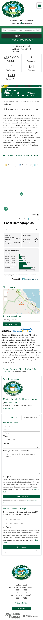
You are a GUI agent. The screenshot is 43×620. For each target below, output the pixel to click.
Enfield (37, 369)
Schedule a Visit (31, 418)
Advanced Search (22, 40)
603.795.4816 (27, 23)
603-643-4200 (11, 403)
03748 (7, 372)
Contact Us (8, 409)
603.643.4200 (29, 20)
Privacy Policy (28, 500)
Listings (13, 369)
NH (20, 369)
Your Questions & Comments (16, 451)
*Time (6, 443)
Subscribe (21, 547)
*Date (5, 436)
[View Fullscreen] (5, 299)
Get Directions (11, 324)
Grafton (27, 369)
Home (5, 369)
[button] (22, 36)
